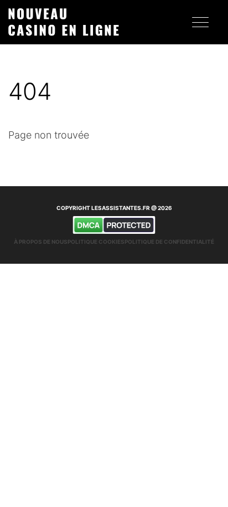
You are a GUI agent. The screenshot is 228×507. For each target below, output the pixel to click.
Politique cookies (96, 241)
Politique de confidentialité (169, 241)
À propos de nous (41, 241)
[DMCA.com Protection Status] (114, 225)
